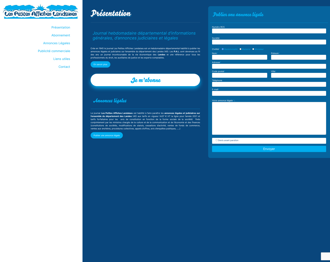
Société (215, 38)
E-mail (215, 89)
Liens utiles (61, 59)
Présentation (60, 27)
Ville (273, 71)
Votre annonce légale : (223, 100)
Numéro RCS (218, 27)
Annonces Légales (56, 43)
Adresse (216, 62)
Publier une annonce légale (107, 135)
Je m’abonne (145, 80)
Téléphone (217, 80)
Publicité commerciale (54, 51)
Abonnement (60, 35)
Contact (64, 67)
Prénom (275, 53)
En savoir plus (100, 64)
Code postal (218, 71)
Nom (215, 53)
